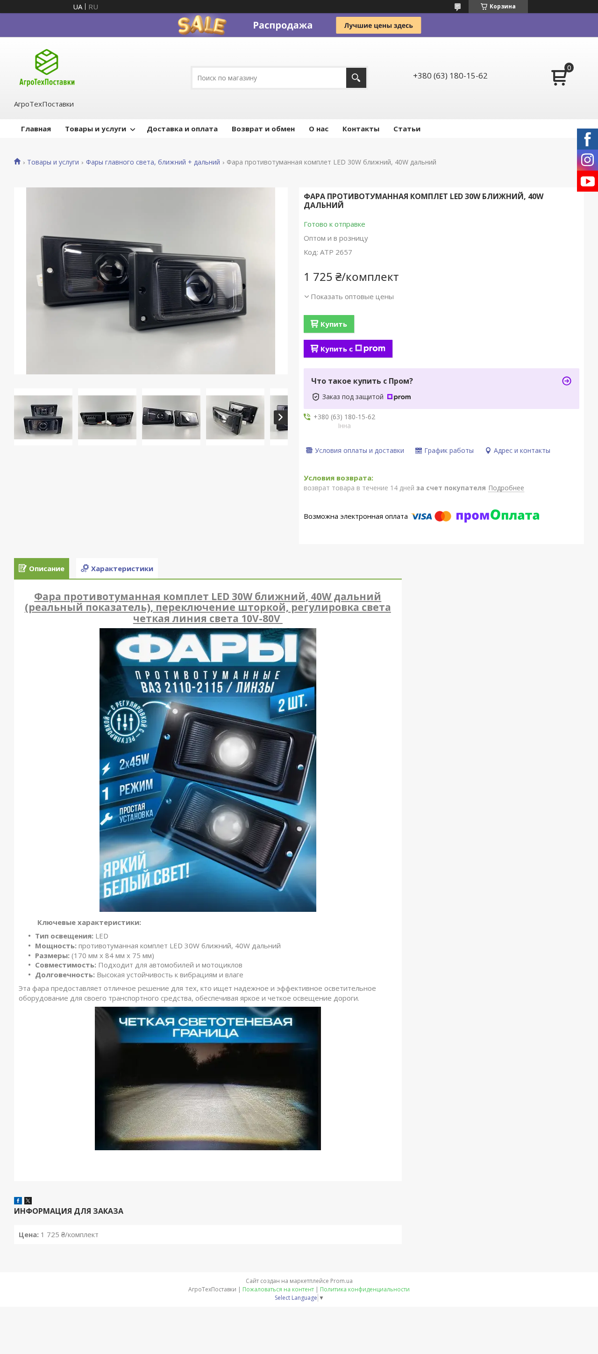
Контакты (360, 128)
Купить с (336, 348)
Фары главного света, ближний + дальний (153, 162)
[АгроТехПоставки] (47, 67)
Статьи (406, 128)
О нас (318, 128)
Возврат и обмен (263, 128)
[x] (28, 1201)
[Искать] (356, 78)
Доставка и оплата (182, 128)
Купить (333, 324)
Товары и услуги (95, 128)
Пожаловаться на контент (278, 1289)
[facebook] (18, 1201)
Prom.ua (341, 1281)
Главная (36, 128)
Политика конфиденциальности (365, 1289)
